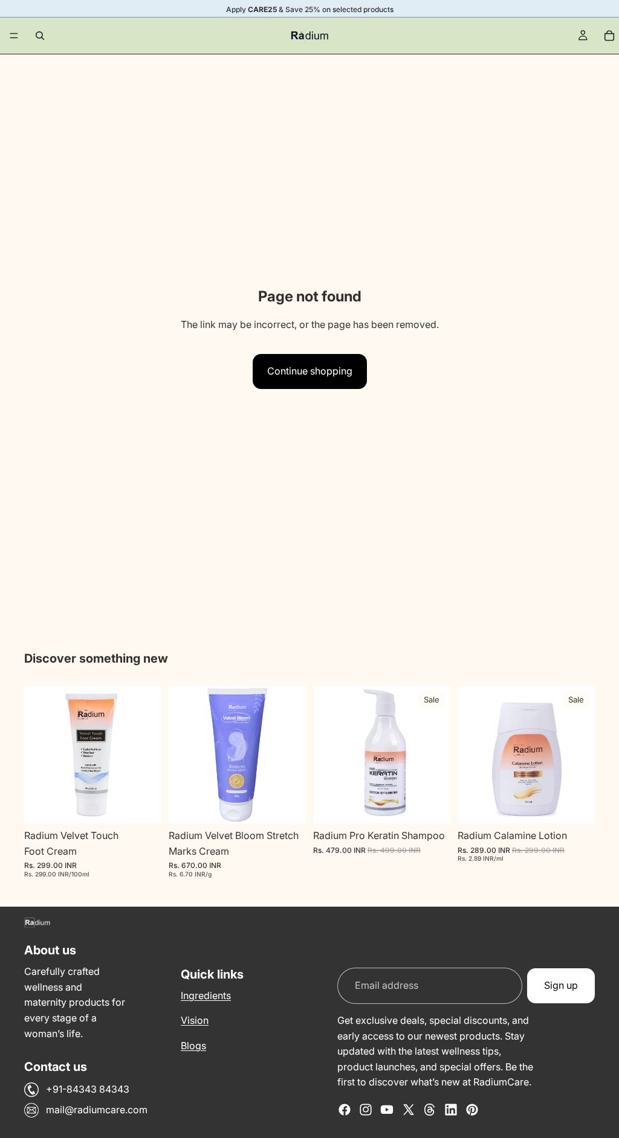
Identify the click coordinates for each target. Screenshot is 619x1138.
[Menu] (14, 36)
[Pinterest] (472, 1109)
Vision (195, 1020)
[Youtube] (387, 1109)
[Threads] (430, 1109)
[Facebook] (344, 1109)
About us (50, 950)
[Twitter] (408, 1109)
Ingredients (206, 995)
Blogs (193, 1046)
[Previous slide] (37, 755)
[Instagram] (365, 1109)
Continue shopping (309, 371)
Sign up (561, 985)
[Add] (143, 804)
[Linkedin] (451, 1109)
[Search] (40, 35)
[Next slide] (148, 755)
